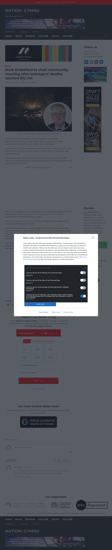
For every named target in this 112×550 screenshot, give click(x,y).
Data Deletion (43, 312)
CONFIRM (40, 304)
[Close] (94, 238)
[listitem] (56, 268)
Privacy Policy (68, 312)
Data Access (56, 312)
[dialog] (56, 275)
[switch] (83, 272)
